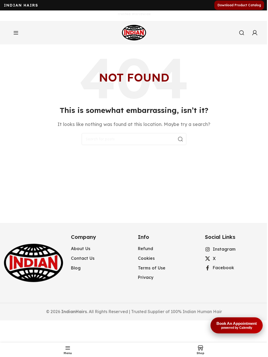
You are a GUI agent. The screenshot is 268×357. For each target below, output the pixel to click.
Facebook (223, 267)
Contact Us (82, 258)
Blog (76, 267)
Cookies (146, 258)
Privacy (146, 277)
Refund (145, 248)
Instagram (224, 249)
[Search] (241, 32)
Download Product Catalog (239, 5)
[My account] (254, 32)
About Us (80, 248)
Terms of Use (151, 267)
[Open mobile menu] (16, 32)
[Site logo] (134, 32)
